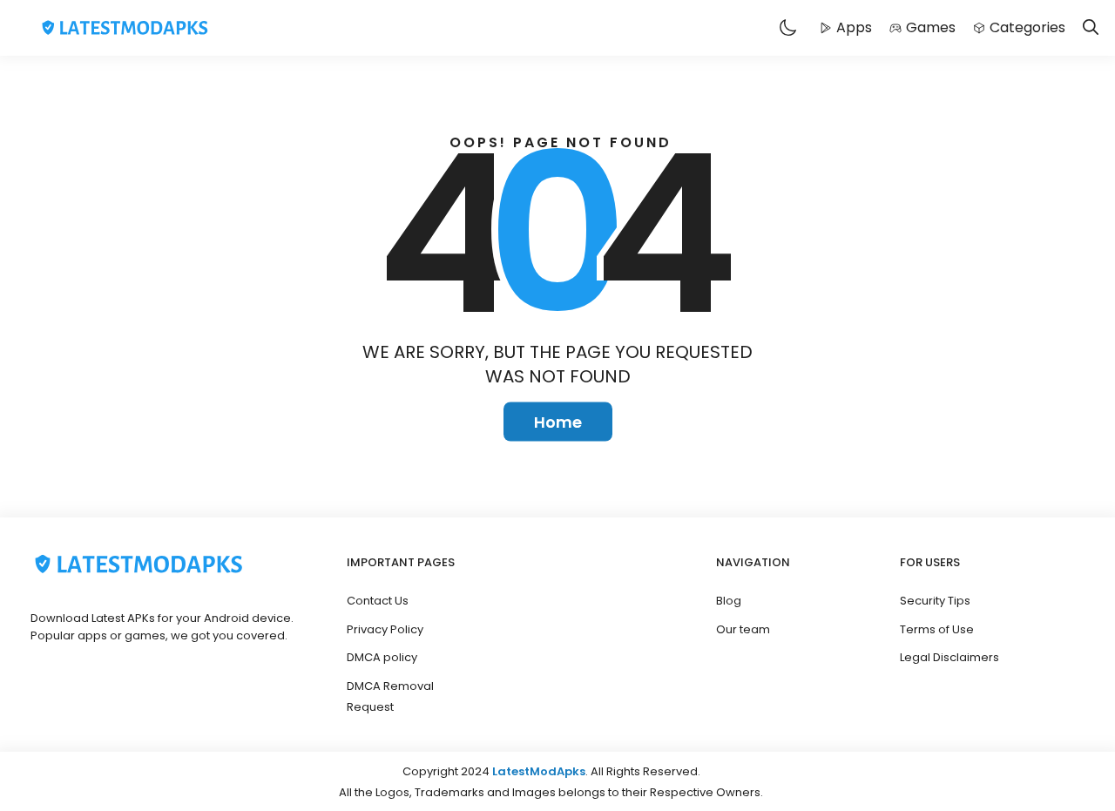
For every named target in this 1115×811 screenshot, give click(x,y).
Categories (1027, 27)
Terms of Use (937, 629)
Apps (854, 27)
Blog (728, 600)
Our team (743, 629)
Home (558, 422)
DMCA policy (382, 657)
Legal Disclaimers (949, 657)
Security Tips (935, 600)
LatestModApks (538, 771)
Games (931, 27)
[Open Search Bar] (1090, 28)
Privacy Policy (385, 629)
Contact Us (378, 600)
